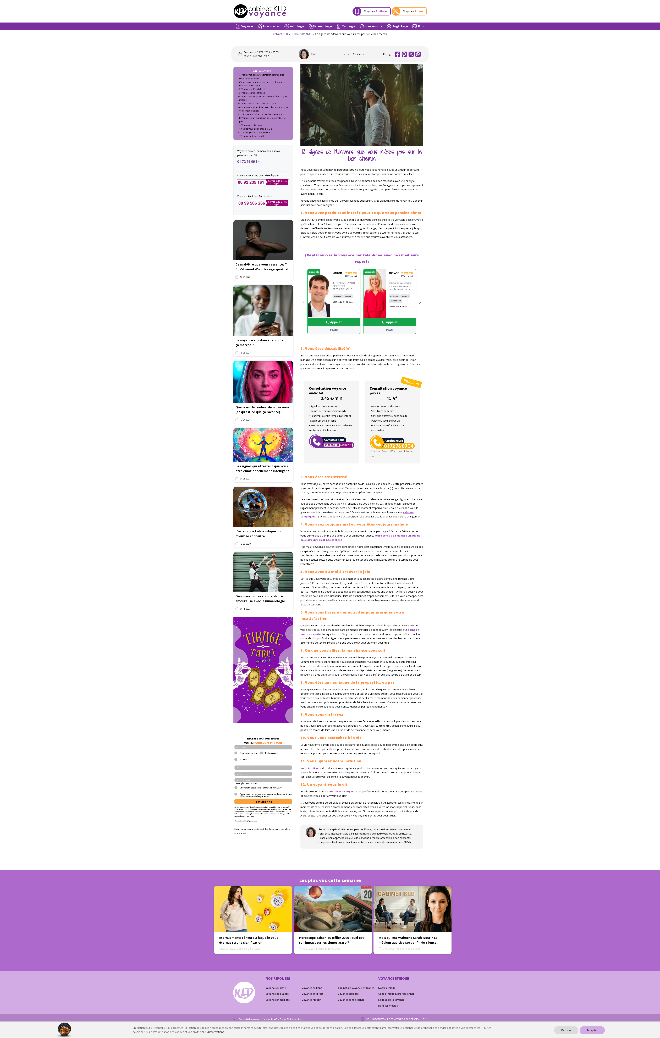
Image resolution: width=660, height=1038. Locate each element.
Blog (421, 26)
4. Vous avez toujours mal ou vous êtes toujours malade (264, 98)
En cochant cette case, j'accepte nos (261, 788)
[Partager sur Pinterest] (404, 54)
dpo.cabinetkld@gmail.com (245, 821)
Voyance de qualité (277, 993)
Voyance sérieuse (348, 993)
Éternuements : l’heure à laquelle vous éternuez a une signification (248, 940)
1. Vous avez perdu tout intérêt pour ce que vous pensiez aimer (261, 76)
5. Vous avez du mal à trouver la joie (257, 103)
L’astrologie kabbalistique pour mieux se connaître (259, 533)
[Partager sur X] (411, 54)
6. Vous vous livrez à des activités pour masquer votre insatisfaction (264, 109)
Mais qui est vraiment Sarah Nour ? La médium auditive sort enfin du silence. (408, 940)
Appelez (336, 322)
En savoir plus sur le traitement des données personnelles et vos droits (262, 831)
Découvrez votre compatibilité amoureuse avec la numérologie (260, 598)
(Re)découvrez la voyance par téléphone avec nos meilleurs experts (262, 84)
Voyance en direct (312, 993)
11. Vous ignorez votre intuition (255, 132)
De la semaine (271, 753)
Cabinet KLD (280, 34)
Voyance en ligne (312, 988)
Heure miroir (373, 26)
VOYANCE (306, 34)
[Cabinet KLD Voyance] (259, 11)
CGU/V (278, 787)
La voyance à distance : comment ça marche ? (261, 342)
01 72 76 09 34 (248, 161)
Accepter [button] (592, 1030)
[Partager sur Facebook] (397, 54)
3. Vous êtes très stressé (252, 92)
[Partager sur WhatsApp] (418, 54)
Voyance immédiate (278, 999)
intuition (313, 768)
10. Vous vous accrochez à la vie (255, 128)
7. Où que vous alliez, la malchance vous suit (262, 114)
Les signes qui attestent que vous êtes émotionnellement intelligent (262, 468)
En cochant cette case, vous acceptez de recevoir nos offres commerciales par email (266, 795)
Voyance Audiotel (276, 988)
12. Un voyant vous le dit (251, 136)
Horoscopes (271, 26)
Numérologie (323, 26)
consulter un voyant (342, 791)
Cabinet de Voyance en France (356, 988)
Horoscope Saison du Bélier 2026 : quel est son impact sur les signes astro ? (331, 940)
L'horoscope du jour (248, 753)
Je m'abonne (263, 802)
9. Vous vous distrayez (250, 125)
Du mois (243, 760)
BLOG (294, 34)
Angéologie (400, 26)
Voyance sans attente (351, 999)
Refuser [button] (566, 1030)
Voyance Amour (311, 999)
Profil (334, 330)
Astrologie (297, 26)
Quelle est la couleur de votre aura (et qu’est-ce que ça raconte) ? (262, 409)
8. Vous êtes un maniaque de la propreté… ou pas (262, 120)
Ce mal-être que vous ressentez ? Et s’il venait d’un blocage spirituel (261, 266)
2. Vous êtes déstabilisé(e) (252, 89)
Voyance (247, 26)
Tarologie (348, 26)
